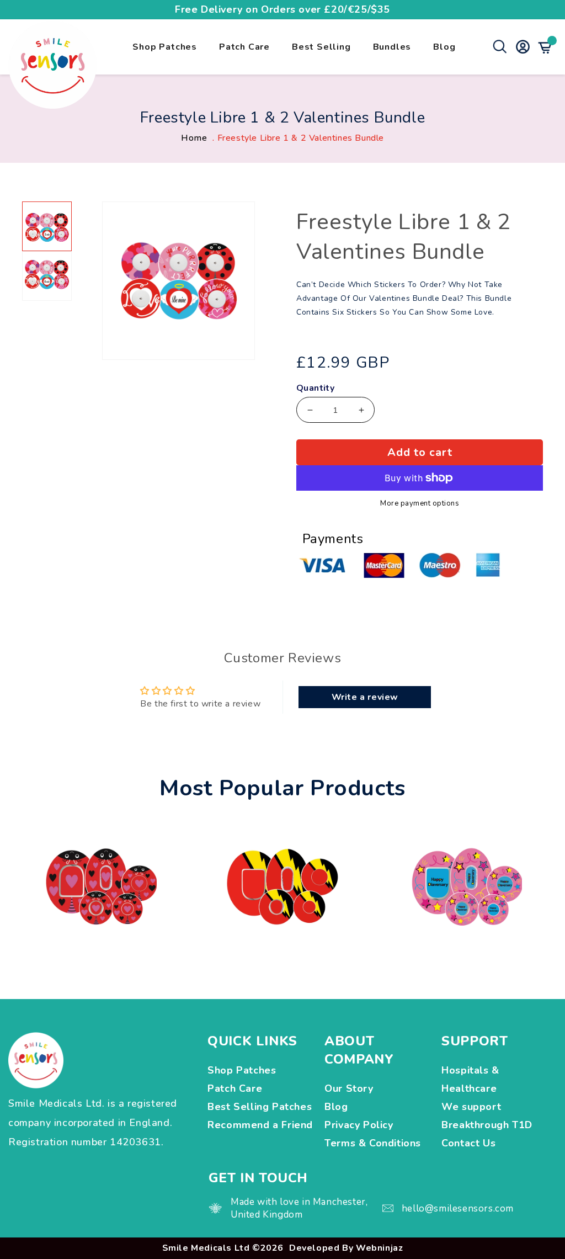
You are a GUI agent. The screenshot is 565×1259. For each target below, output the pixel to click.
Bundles (392, 47)
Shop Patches (164, 47)
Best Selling (321, 47)
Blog (444, 47)
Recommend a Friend (260, 1124)
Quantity (315, 388)
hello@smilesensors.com (458, 1208)
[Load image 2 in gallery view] (47, 276)
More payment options (419, 504)
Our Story (348, 1088)
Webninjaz (379, 1248)
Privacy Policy (358, 1124)
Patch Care (244, 47)
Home (194, 138)
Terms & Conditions (372, 1143)
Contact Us (468, 1143)
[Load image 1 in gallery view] (47, 226)
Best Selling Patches (259, 1106)
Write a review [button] (365, 697)
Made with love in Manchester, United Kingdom (299, 1208)
